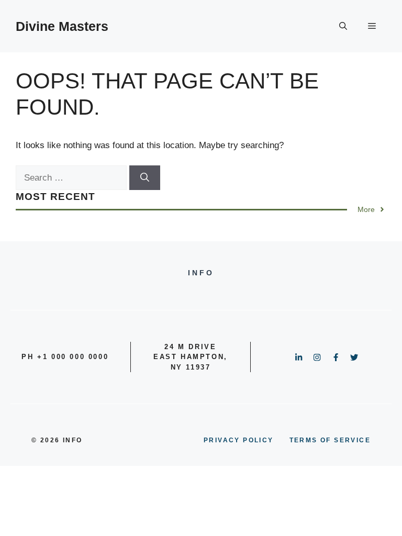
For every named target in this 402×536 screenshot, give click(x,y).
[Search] (144, 178)
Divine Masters (62, 26)
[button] (343, 26)
